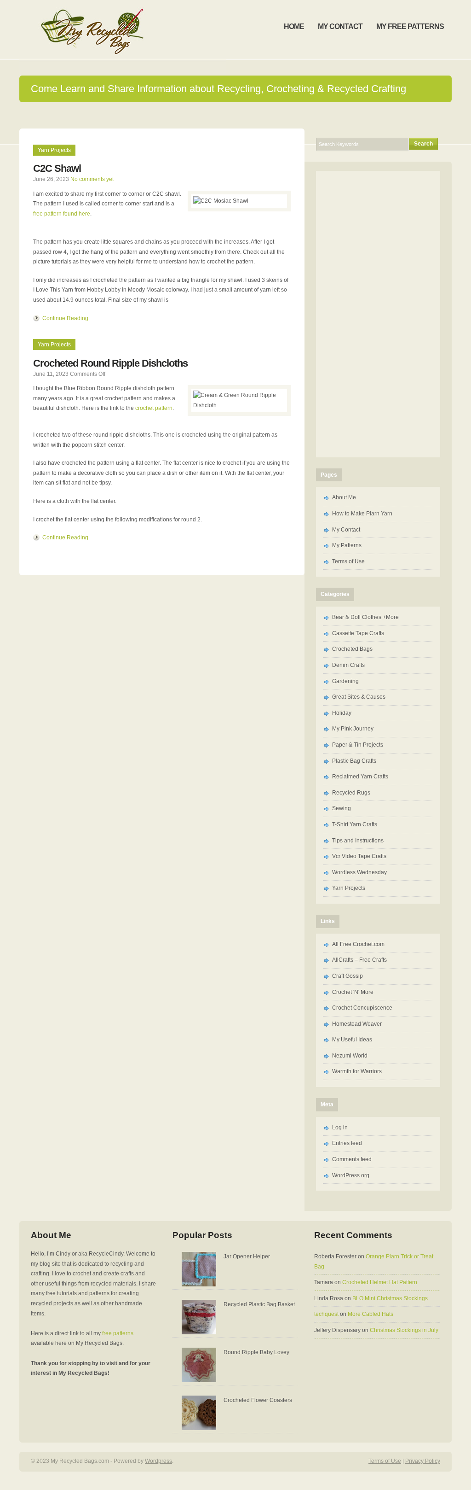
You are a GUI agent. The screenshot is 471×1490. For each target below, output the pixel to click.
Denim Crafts (348, 665)
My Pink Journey (352, 728)
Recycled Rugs (351, 792)
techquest (326, 1314)
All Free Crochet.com (358, 944)
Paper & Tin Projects (357, 745)
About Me (344, 497)
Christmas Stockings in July (404, 1330)
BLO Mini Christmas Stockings (390, 1298)
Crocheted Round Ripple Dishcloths (110, 363)
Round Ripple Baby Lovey (256, 1352)
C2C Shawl (57, 168)
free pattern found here (61, 213)
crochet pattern (153, 408)
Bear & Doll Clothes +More (365, 617)
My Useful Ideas (352, 1039)
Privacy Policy (422, 1461)
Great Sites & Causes (358, 697)
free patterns (117, 1333)
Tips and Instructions (358, 840)
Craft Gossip (347, 976)
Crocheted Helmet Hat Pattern (379, 1282)
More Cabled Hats (370, 1314)
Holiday (341, 713)
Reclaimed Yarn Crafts (360, 776)
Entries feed (347, 1143)
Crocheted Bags (352, 649)
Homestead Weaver (357, 1024)
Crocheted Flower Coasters (258, 1400)
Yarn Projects (54, 150)
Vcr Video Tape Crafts (359, 856)
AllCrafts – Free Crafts (359, 960)
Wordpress (158, 1461)
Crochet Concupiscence (362, 1008)
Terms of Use (348, 561)
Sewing (341, 808)
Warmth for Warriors (357, 1071)
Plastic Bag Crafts (354, 761)
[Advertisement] (235, 114)
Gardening (345, 681)
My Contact (346, 529)
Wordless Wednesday (359, 872)
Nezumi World (350, 1055)
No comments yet (92, 179)
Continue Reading (65, 318)
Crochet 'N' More (352, 992)
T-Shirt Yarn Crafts (354, 824)
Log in (340, 1127)
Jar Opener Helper (247, 1256)
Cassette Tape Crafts (358, 633)
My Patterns (347, 545)
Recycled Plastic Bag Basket (259, 1304)
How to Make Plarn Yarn (362, 513)
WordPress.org (350, 1175)
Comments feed (352, 1159)
